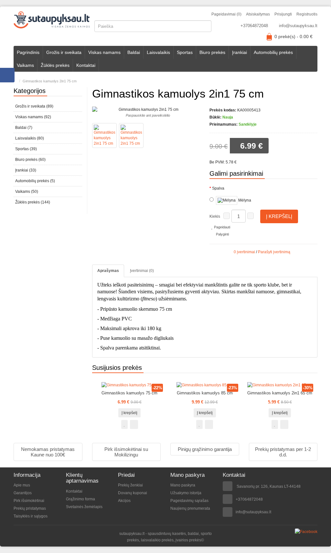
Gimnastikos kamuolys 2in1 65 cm (279, 393)
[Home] (15, 81)
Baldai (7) (23, 127)
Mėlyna (244, 200)
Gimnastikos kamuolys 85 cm (205, 393)
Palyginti (222, 234)
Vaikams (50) (26, 191)
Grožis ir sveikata (63, 52)
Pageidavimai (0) (226, 14)
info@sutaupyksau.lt (298, 25)
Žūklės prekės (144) (32, 202)
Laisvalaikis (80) (29, 138)
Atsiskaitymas (258, 14)
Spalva (218, 188)
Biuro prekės (212, 52)
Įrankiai (239, 52)
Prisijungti (283, 14)
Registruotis (306, 14)
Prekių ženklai (130, 485)
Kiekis (214, 216)
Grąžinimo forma (80, 499)
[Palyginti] (134, 424)
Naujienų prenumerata (190, 508)
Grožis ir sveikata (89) (34, 106)
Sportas (185, 52)
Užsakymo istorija (185, 493)
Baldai (133, 52)
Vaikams (25, 65)
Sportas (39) (26, 149)
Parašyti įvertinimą (274, 252)
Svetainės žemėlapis (84, 507)
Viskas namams (104, 52)
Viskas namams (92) (33, 117)
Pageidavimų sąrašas (189, 500)
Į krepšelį (279, 216)
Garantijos (23, 493)
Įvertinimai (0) (142, 270)
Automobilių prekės (273, 52)
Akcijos (124, 500)
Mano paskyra (182, 485)
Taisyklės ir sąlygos (31, 516)
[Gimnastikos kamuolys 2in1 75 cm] (104, 135)
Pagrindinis (28, 52)
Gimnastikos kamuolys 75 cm (129, 393)
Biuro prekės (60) (30, 159)
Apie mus (22, 485)
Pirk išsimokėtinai (29, 500)
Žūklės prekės (55, 65)
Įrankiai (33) (25, 170)
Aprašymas (108, 270)
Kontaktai (85, 65)
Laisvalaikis (158, 52)
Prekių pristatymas (30, 508)
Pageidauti (221, 227)
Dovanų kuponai (132, 493)
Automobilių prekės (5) (35, 181)
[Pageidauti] (124, 424)
